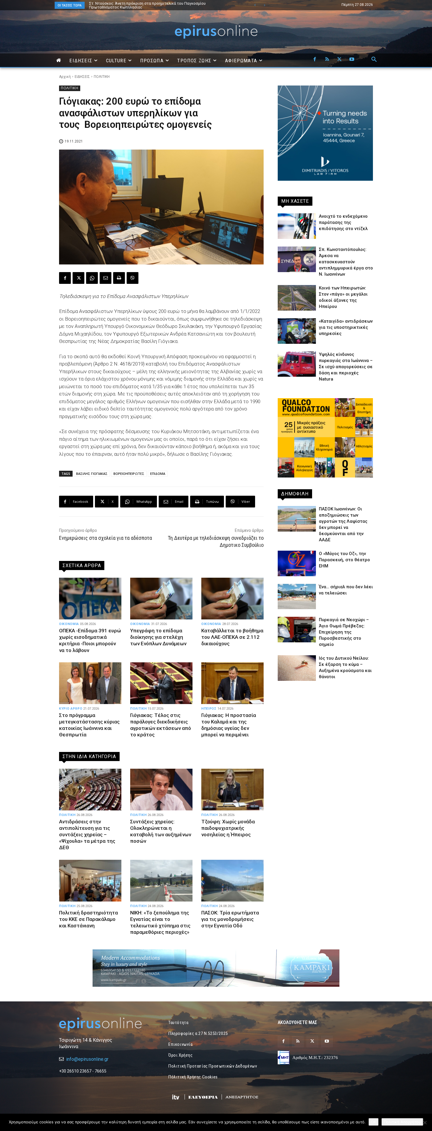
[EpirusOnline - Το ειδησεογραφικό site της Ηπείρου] (216, 32)
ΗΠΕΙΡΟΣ (209, 708)
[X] (339, 59)
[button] (374, 60)
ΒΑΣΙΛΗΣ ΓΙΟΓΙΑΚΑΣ (92, 473)
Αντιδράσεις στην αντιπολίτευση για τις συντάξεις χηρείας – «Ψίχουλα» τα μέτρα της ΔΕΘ (87, 834)
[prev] (255, 5)
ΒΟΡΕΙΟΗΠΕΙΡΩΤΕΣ (128, 473)
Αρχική (65, 77)
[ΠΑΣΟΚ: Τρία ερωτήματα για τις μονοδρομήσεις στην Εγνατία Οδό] (232, 881)
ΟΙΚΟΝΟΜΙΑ (69, 624)
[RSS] (327, 59)
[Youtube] (351, 59)
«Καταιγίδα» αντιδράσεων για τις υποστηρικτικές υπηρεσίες (346, 327)
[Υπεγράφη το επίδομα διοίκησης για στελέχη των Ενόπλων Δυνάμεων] (161, 598)
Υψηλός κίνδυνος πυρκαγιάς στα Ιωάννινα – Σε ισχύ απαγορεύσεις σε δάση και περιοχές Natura (346, 367)
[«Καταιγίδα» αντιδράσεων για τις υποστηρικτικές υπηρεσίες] (297, 331)
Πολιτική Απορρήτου (402, 1122)
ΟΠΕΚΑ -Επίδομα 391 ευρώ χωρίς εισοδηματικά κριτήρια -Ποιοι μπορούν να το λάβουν (90, 640)
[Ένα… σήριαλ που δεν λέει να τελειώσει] (297, 596)
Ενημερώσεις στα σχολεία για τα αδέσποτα (105, 538)
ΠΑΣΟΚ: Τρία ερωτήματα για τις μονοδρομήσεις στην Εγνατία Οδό (230, 919)
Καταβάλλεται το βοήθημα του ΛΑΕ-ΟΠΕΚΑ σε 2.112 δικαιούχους (232, 637)
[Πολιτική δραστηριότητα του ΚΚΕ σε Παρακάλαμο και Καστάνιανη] (90, 881)
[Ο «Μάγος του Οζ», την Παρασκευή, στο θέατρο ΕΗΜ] (297, 563)
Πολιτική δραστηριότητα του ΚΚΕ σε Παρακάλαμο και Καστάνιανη (88, 919)
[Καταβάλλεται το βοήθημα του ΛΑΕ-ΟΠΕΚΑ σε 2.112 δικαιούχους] (232, 598)
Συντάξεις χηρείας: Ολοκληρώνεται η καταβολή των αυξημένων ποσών (160, 831)
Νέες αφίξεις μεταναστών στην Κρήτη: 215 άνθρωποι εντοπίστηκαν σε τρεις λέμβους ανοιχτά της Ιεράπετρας (156, 5)
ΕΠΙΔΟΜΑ (157, 473)
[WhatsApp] (92, 278)
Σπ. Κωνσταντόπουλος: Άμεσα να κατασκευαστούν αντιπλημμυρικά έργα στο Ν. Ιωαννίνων (346, 262)
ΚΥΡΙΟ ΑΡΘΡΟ (70, 708)
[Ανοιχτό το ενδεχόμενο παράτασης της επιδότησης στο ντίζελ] (297, 226)
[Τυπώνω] (119, 278)
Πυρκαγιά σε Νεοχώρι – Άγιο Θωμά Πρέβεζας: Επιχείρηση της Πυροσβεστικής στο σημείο (344, 632)
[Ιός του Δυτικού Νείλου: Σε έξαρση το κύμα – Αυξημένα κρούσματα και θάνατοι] (297, 668)
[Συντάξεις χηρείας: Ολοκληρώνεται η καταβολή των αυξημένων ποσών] (161, 789)
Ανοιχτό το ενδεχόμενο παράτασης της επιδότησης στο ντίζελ (343, 222)
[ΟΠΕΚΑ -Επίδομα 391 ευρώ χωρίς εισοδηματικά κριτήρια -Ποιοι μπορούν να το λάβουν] (90, 598)
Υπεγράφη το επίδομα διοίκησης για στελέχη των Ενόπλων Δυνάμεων (158, 637)
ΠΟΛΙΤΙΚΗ (102, 77)
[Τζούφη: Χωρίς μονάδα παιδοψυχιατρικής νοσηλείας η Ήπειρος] (232, 789)
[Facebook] (314, 59)
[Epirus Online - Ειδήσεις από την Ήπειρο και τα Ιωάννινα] (106, 1024)
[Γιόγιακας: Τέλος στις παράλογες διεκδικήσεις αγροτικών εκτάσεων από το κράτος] (161, 683)
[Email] (105, 278)
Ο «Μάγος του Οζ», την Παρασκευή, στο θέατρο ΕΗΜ (344, 560)
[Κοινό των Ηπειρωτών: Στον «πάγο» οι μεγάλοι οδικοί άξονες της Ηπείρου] (297, 298)
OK (373, 1122)
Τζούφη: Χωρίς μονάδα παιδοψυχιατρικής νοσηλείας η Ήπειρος (228, 828)
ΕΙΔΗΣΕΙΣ (82, 77)
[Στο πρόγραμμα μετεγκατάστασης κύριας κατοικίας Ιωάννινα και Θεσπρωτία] (90, 683)
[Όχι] (425, 1122)
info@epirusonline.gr (87, 1059)
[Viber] (132, 278)
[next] (264, 5)
